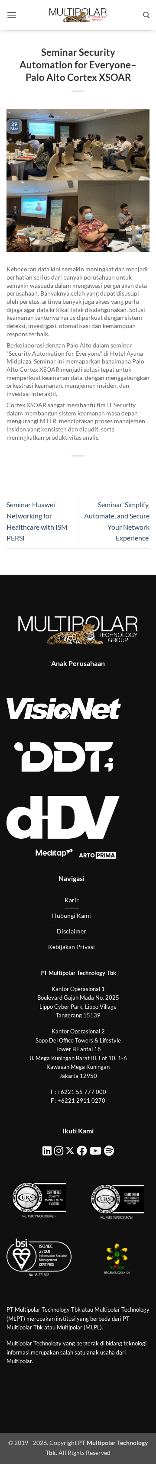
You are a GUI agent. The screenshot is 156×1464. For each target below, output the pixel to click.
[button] (11, 15)
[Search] (146, 15)
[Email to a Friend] (86, 470)
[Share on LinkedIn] (117, 470)
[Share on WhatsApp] (39, 470)
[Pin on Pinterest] (101, 470)
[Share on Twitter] (70, 470)
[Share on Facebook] (54, 470)
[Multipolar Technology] (78, 15)
